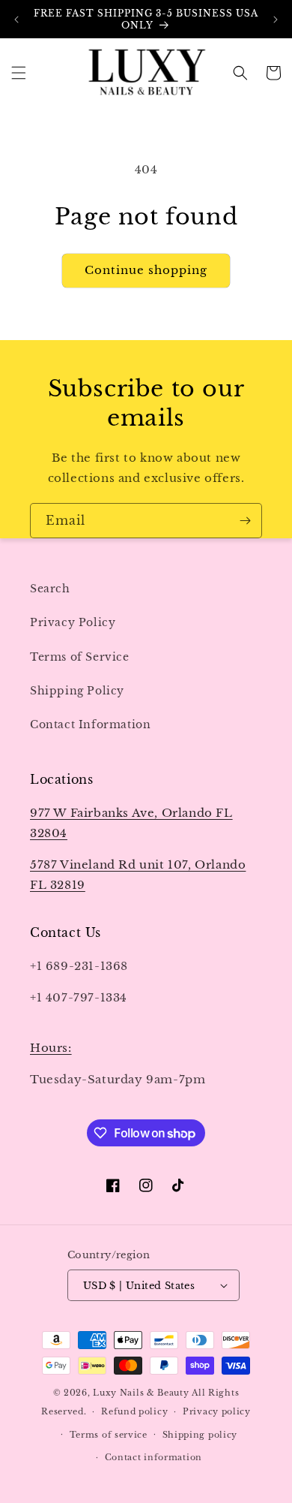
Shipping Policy (77, 690)
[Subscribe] (244, 520)
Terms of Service (80, 657)
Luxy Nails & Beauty (142, 1392)
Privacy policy (217, 1411)
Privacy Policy (72, 622)
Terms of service (108, 1434)
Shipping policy (200, 1434)
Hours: (51, 1048)
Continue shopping (146, 270)
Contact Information (90, 724)
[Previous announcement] (16, 19)
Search (50, 588)
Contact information (153, 1457)
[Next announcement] (275, 19)
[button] (18, 72)
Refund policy (134, 1411)
